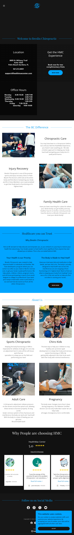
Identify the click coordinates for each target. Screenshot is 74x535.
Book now (55, 285)
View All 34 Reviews (37, 452)
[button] (7, 6)
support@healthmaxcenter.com (18, 73)
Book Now (55, 73)
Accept (54, 528)
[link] (37, 5)
